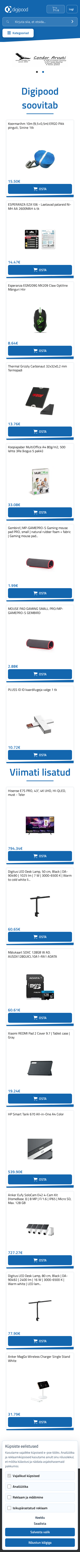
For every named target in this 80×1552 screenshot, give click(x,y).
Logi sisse (72, 9)
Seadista (40, 1524)
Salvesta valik (40, 1531)
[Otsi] (72, 21)
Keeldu (40, 1518)
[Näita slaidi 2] (43, 72)
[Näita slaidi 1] (37, 72)
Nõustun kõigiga (40, 1542)
